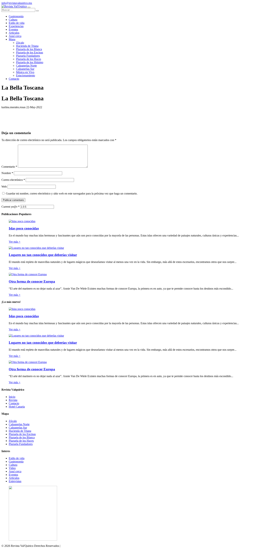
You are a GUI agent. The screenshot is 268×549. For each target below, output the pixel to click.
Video (12, 468)
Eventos (13, 474)
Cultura (13, 464)
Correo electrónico (13, 179)
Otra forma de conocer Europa (32, 281)
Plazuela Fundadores (21, 444)
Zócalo (13, 421)
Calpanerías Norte (19, 424)
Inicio (12, 396)
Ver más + (14, 241)
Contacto (14, 403)
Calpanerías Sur (18, 427)
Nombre (7, 173)
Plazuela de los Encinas (22, 434)
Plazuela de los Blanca (22, 437)
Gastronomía (16, 461)
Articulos (14, 477)
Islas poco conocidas (24, 228)
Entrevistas (15, 481)
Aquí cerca (15, 471)
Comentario (9, 166)
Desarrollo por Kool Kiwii (76, 545)
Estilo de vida (16, 458)
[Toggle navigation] (29, 7)
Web (4, 186)
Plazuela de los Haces (21, 440)
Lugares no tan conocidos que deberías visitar (43, 255)
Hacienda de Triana (20, 430)
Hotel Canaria (17, 406)
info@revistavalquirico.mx (16, 3)
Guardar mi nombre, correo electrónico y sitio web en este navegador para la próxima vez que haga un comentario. (71, 193)
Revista (13, 400)
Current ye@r (10, 206)
